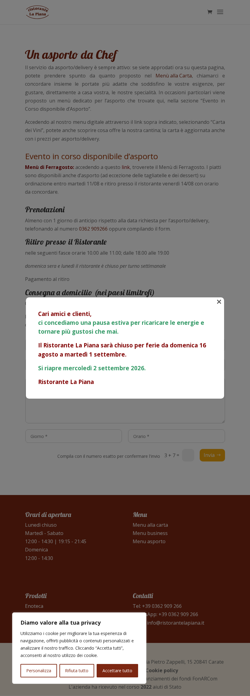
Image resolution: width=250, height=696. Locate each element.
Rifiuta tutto (76, 670)
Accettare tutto (117, 670)
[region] (79, 648)
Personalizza (38, 670)
